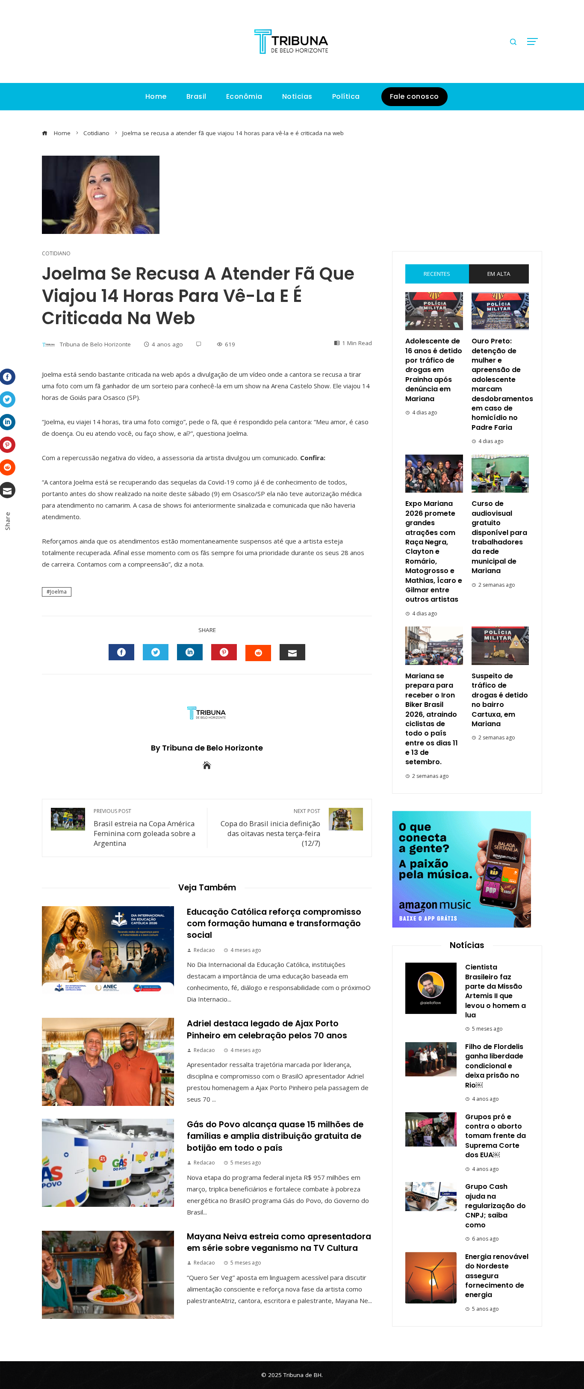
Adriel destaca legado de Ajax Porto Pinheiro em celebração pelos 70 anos (267, 1029)
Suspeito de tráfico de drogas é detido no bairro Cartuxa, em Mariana (500, 700)
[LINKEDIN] (190, 652)
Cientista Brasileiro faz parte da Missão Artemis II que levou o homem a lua (495, 991)
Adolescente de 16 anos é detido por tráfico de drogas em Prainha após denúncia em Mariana (433, 369)
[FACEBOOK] (121, 652)
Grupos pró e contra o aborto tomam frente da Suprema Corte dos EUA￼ (495, 1136)
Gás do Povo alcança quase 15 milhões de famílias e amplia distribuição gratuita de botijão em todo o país (275, 1136)
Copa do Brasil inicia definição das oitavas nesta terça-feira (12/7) (270, 828)
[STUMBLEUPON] (258, 653)
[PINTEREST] (224, 652)
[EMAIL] (292, 652)
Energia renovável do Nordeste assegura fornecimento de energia (496, 1276)
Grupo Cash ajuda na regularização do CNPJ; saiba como (495, 1206)
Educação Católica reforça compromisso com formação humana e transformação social (274, 923)
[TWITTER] (155, 652)
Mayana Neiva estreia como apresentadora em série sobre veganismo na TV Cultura (279, 1242)
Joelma (58, 591)
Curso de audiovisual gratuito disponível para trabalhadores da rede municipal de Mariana (499, 537)
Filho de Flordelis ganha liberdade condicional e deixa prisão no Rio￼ (494, 1066)
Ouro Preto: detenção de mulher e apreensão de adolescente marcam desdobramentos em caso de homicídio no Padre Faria (502, 384)
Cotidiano (56, 253)
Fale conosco (414, 96)
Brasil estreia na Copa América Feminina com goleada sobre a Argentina (144, 828)
